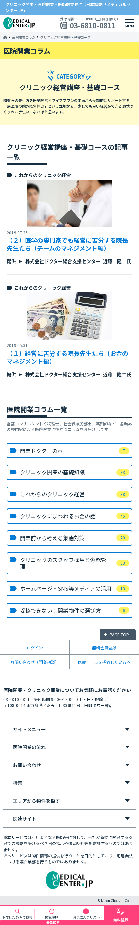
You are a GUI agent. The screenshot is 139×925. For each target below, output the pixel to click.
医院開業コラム (23, 37)
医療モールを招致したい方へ (104, 662)
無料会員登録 (104, 647)
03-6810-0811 (92, 25)
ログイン (35, 647)
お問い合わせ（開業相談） (34, 662)
